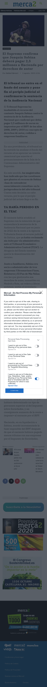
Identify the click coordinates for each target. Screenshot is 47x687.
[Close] (41, 293)
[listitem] (23, 340)
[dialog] (23, 343)
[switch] (37, 346)
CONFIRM (14, 390)
